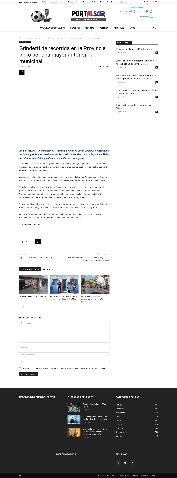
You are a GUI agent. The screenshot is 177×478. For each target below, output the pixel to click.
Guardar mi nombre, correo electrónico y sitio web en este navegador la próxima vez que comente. (64, 368)
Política (114, 475)
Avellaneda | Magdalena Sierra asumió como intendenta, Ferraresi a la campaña (95, 431)
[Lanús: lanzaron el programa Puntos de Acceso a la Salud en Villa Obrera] (64, 284)
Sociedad (144, 475)
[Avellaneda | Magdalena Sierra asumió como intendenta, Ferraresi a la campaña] (74, 432)
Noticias (29, 38)
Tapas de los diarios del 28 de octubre (35, 257)
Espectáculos (124, 475)
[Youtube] (156, 1)
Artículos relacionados (30, 269)
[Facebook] (144, 1)
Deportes (154, 475)
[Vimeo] (153, 1)
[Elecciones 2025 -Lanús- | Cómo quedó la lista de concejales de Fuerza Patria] (74, 419)
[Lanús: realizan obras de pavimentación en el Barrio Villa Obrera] (95, 284)
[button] (154, 28)
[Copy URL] (21, 72)
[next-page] (25, 306)
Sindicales (135, 475)
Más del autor (47, 269)
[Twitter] (150, 1)
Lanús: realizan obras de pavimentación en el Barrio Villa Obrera (92, 298)
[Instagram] (147, 1)
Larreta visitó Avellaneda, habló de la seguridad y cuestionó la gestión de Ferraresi (88, 259)
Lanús (36, 38)
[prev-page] (21, 306)
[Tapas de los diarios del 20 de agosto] (74, 407)
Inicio (21, 38)
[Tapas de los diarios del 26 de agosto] (33, 284)
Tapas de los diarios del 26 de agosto (33, 296)
